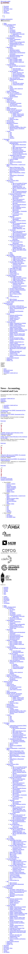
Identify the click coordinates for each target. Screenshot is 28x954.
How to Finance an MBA (16, 269)
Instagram (6, 588)
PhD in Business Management (17, 300)
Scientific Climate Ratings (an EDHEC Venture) (17, 342)
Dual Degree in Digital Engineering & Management (19, 150)
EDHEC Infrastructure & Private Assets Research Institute (17, 326)
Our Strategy (13, 31)
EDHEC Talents (10, 491)
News (11, 86)
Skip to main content (5, 1)
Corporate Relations (11, 64)
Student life (9, 99)
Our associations (13, 104)
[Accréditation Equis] (7, 538)
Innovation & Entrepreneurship (17, 236)
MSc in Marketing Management (17, 209)
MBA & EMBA (10, 255)
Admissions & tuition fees (16, 155)
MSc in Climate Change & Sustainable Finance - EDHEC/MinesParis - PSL (19, 186)
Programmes (12, 40)
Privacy (5, 601)
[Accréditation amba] (11, 529)
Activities (15, 82)
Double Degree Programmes (16, 244)
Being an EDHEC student (16, 60)
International (9, 47)
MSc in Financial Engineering (20, 191)
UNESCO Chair (13, 353)
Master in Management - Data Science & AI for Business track (17, 168)
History (11, 28)
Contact (5, 596)
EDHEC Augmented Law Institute (18, 323)
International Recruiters (18, 70)
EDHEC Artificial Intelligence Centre (18, 329)
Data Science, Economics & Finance (18, 307)
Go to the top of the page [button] (6, 478)
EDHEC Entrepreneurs (15, 39)
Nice (11, 134)
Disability (12, 118)
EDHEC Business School (10, 24)
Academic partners (14, 126)
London (11, 136)
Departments (10, 304)
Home (5, 23)
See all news (3, 477)
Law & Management (14, 240)
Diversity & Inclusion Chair (16, 337)
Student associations (11, 102)
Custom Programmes (14, 291)
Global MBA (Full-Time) (15, 256)
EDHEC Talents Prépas (18, 115)
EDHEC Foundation (11, 91)
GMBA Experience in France (19, 257)
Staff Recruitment (14, 96)
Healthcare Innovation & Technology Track (18, 264)
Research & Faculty (8, 303)
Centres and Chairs (11, 321)
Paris (11, 135)
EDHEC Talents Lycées (18, 114)
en (4, 16)
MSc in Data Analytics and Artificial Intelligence (19, 232)
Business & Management (15, 194)
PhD (8, 297)
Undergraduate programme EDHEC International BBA (18, 142)
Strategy (11, 48)
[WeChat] (14, 431)
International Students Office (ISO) (18, 127)
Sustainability (13, 221)
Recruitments (13, 320)
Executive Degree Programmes (17, 288)
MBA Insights (13, 271)
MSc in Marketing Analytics (19, 207)
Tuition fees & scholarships (19, 156)
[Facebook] (14, 425)
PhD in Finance (13, 299)
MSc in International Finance (19, 192)
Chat (5, 592)
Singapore (12, 138)
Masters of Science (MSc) (13, 180)
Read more (3, 421)
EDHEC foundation (11, 487)
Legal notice (6, 600)
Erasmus (12, 124)
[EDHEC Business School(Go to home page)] (5, 3)
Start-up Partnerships (17, 74)
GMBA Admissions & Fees (19, 260)
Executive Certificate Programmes (18, 289)
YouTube (6, 591)
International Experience (12, 123)
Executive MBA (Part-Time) (16, 261)
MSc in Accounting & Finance (20, 183)
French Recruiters (17, 68)
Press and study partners (18, 83)
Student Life (9, 490)
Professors (3, 399)
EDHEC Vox (10, 360)
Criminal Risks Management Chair (18, 347)
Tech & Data (13, 229)
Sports (8, 107)
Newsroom (6, 6)
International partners (14, 50)
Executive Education (11, 275)
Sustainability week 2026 (18, 34)
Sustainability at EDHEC (15, 32)
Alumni (5, 11)
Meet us (11, 160)
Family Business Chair (15, 345)
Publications (9, 359)
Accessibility (7, 603)
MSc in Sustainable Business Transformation (19, 205)
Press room (6, 10)
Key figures (12, 27)
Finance (11, 182)
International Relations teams (16, 55)
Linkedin (6, 590)
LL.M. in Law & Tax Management (18, 214)
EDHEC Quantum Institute (16, 328)
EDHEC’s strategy (11, 483)
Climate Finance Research (13, 357)
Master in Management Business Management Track (17, 170)
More (5, 594)
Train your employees (15, 78)
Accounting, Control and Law (17, 305)
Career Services (10, 100)
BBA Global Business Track (19, 147)
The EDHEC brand (14, 35)
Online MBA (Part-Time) (15, 268)
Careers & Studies (14, 159)
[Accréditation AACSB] (9, 546)
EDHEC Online (10, 301)
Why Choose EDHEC (15, 292)
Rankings (9, 485)
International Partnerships (18, 75)
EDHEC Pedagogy (14, 319)
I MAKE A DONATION (7, 19)
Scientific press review (15, 317)
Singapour (9, 511)
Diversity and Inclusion (15, 111)
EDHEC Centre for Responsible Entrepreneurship (17, 332)
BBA (8, 140)
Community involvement (15, 103)
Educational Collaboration (19, 76)
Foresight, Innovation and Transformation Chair (16, 352)
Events (11, 87)
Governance (12, 30)
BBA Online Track (17, 148)
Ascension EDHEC (17, 116)
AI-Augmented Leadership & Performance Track (19, 266)
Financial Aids (10, 120)
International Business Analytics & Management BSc (20, 153)
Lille (11, 132)
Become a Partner (14, 71)
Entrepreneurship (11, 38)
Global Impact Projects (15, 51)
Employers (6, 7)
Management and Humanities (16, 311)
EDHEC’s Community (12, 58)
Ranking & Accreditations (16, 36)
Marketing (12, 216)
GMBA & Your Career (18, 259)
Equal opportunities (14, 112)
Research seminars (14, 316)
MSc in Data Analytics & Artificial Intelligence (18, 200)
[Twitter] (14, 427)
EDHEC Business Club (18, 72)
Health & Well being (11, 108)
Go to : (2, 402)
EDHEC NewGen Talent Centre (17, 333)
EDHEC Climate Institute (16, 324)
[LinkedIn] (14, 428)
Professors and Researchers (16, 315)
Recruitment (6, 599)
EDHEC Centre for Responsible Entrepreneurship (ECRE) (17, 42)
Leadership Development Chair (17, 344)
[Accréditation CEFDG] (9, 554)
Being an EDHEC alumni (16, 59)
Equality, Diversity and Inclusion (14, 110)
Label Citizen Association (16, 106)
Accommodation (10, 122)
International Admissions (18, 158)
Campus (8, 131)
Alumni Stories (13, 272)
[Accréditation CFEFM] (6, 563)
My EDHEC (7, 12)
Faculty (8, 313)
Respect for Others (14, 119)
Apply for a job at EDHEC (13, 92)
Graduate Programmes (18, 84)
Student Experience (8, 98)
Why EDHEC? (10, 26)
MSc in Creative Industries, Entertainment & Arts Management (19, 197)
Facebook (6, 587)
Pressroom (6, 597)
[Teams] (14, 430)
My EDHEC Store (8, 8)
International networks (15, 56)
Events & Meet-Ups (14, 273)
